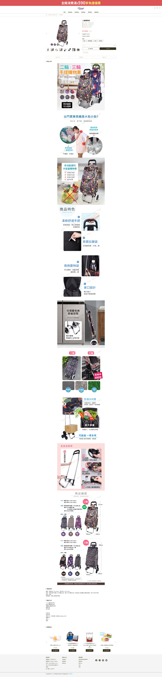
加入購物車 (90, 48)
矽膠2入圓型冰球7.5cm (55, 645)
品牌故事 (64, 659)
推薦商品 (96, 12)
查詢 (79, 665)
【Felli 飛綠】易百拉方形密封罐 (89, 646)
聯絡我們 (64, 661)
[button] (79, 33)
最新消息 (64, 663)
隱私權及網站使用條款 (83, 659)
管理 (79, 667)
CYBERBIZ (70, 673)
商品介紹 (57, 57)
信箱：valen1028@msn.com (52, 663)
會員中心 (80, 663)
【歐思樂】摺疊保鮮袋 (72, 645)
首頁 (65, 12)
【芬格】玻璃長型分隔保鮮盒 (106, 645)
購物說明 (80, 661)
